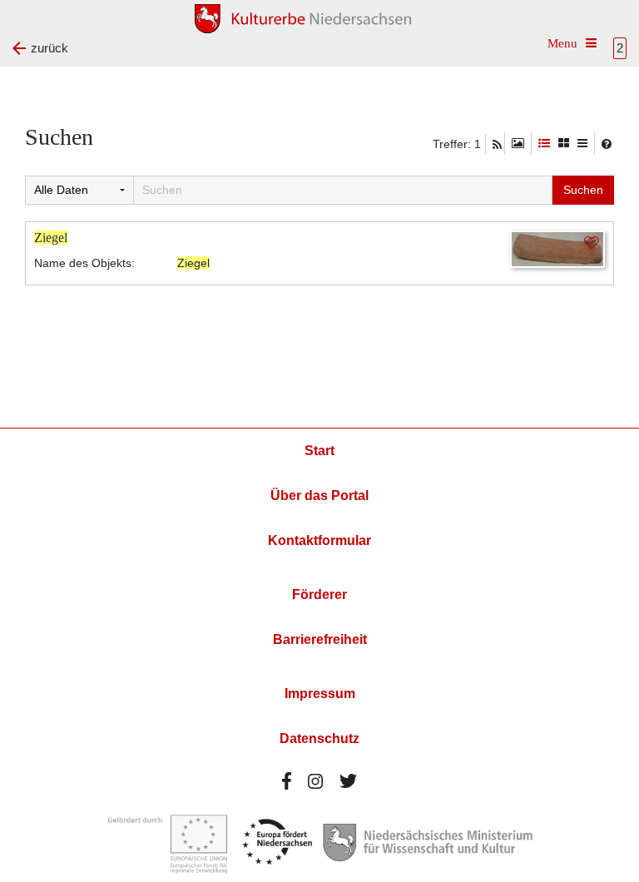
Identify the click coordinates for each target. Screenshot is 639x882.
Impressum (320, 693)
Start (319, 450)
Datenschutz (319, 738)
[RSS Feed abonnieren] (497, 145)
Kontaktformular (319, 540)
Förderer (319, 594)
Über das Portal (319, 495)
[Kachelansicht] (564, 143)
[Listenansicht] (582, 143)
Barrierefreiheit (320, 639)
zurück (49, 48)
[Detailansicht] (544, 143)
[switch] (518, 143)
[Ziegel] (557, 248)
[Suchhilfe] (606, 143)
